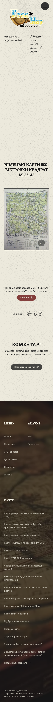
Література (9, 467)
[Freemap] (26, 18)
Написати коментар (24, 367)
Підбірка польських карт (16, 621)
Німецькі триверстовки (16, 550)
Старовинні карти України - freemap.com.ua (23, 693)
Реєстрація (33, 444)
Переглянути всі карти (15, 663)
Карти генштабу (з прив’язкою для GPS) (24, 543)
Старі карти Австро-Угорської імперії (23, 644)
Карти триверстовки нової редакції (22, 535)
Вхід (30, 436)
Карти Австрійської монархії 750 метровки (26, 598)
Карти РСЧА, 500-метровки (18, 558)
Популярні (9, 444)
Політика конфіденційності (16, 691)
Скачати (24, 297)
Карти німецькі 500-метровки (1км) (22, 606)
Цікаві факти (10, 459)
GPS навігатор (11, 452)
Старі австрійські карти (15, 636)
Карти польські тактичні (16, 613)
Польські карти (12, 629)
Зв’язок (8, 474)
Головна (8, 436)
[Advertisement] (26, 88)
